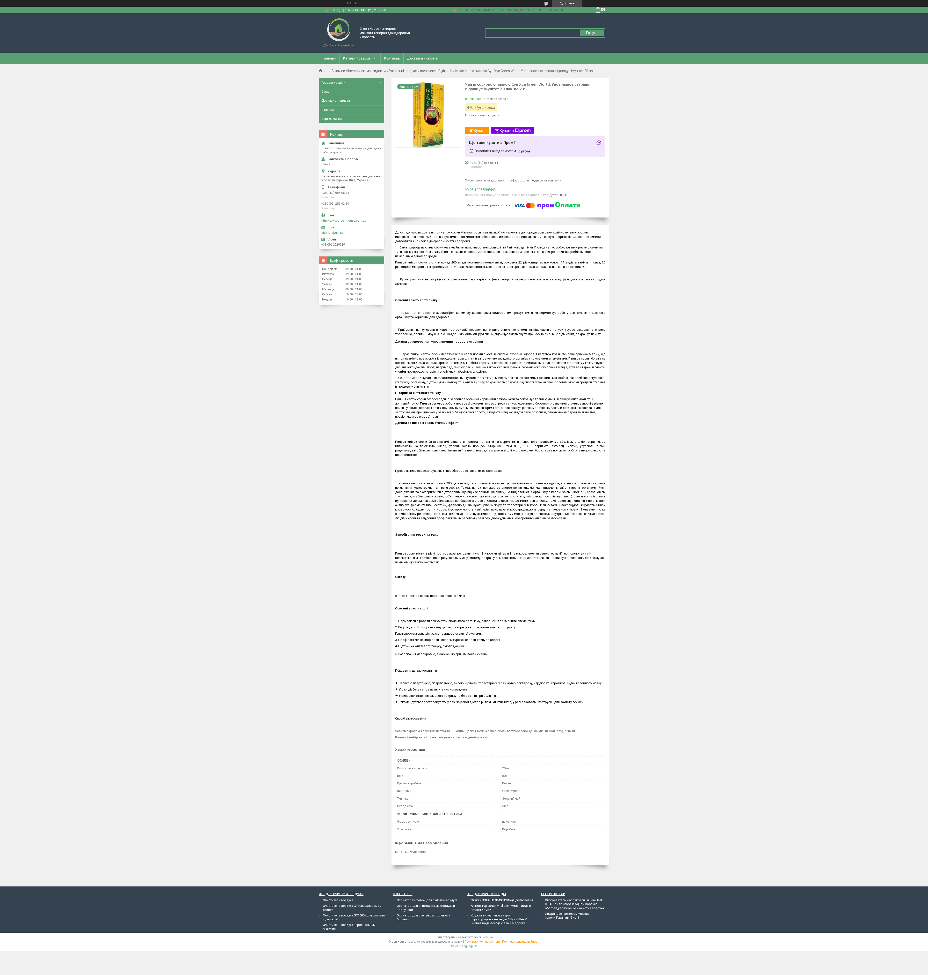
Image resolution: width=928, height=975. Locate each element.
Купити (480, 130)
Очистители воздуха (338, 900)
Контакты (392, 58)
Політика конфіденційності (520, 941)
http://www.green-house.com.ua (343, 220)
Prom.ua (487, 937)
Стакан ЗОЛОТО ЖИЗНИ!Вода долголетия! (502, 900)
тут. (485, 737)
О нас (325, 91)
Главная (329, 58)
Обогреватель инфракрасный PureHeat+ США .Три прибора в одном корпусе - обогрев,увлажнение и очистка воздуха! (575, 904)
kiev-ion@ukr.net (332, 232)
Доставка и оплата (422, 58)
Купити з (507, 130)
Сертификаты (331, 118)
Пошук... (592, 33)
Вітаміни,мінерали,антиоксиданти (359, 71)
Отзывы (327, 110)
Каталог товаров (356, 58)
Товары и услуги (333, 82)
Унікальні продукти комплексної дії (417, 71)
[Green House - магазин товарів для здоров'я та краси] (338, 32)
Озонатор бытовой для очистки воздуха (427, 900)
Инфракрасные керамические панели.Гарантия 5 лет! (567, 915)
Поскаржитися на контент (482, 941)
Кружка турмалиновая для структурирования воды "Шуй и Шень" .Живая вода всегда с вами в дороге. (499, 919)
